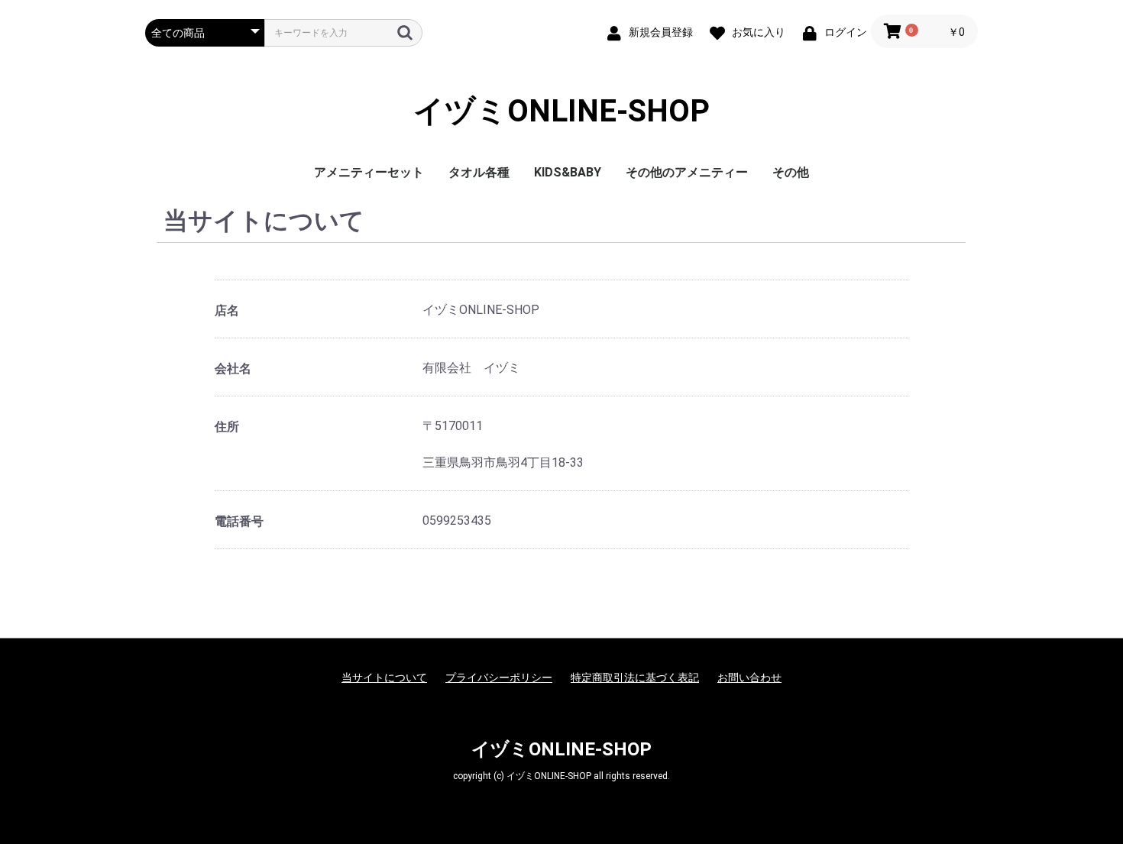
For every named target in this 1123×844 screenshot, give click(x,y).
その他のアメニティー (687, 172)
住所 (227, 426)
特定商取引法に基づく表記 (635, 677)
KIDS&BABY (567, 172)
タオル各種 (479, 172)
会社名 (233, 368)
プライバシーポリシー (498, 677)
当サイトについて (384, 677)
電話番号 (239, 521)
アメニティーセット (369, 172)
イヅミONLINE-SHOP (561, 111)
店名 (227, 310)
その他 (790, 172)
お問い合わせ (749, 677)
